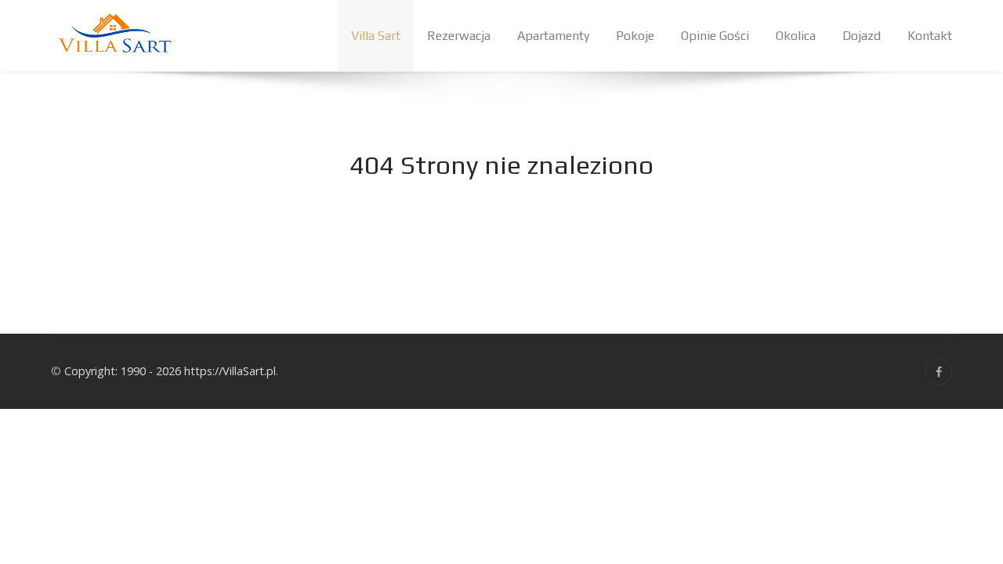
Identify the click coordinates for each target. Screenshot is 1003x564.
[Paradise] (114, 35)
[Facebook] (938, 371)
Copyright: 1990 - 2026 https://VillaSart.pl (170, 370)
